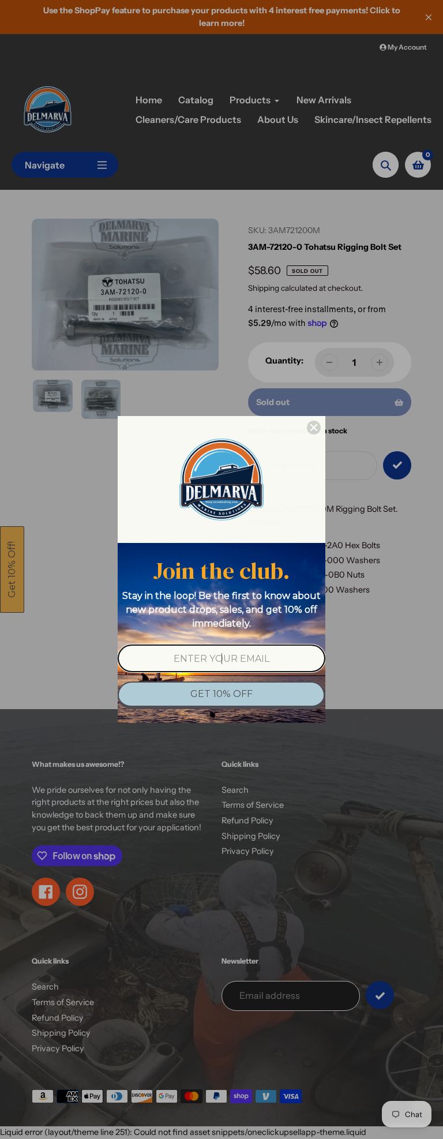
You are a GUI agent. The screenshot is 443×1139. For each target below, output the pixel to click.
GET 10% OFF (221, 693)
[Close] (314, 427)
